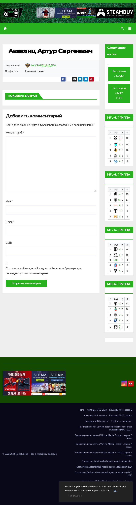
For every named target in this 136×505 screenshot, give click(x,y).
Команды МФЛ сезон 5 (96, 421)
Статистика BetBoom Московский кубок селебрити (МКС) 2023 (103, 474)
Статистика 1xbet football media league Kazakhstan (107, 461)
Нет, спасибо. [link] (75, 495)
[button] (122, 28)
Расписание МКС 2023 (119, 93)
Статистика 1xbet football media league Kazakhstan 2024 (104, 467)
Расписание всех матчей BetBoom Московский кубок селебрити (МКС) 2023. (105, 428)
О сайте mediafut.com (121, 421)
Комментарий (15, 132)
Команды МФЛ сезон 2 (120, 410)
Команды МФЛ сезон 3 (95, 415)
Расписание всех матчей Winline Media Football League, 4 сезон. (103, 445)
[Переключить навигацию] (130, 28)
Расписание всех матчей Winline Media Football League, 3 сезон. (103, 437)
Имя (9, 201)
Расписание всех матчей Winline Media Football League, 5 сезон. (103, 454)
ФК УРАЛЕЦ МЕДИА (43, 65)
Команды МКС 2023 (97, 410)
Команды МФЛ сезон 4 (120, 415)
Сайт (9, 242)
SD (119, 199)
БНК (116, 260)
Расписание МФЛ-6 (119, 74)
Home (81, 410)
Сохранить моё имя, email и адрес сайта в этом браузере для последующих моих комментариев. (43, 271)
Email (10, 222)
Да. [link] (115, 490)
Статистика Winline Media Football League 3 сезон (107, 481)
